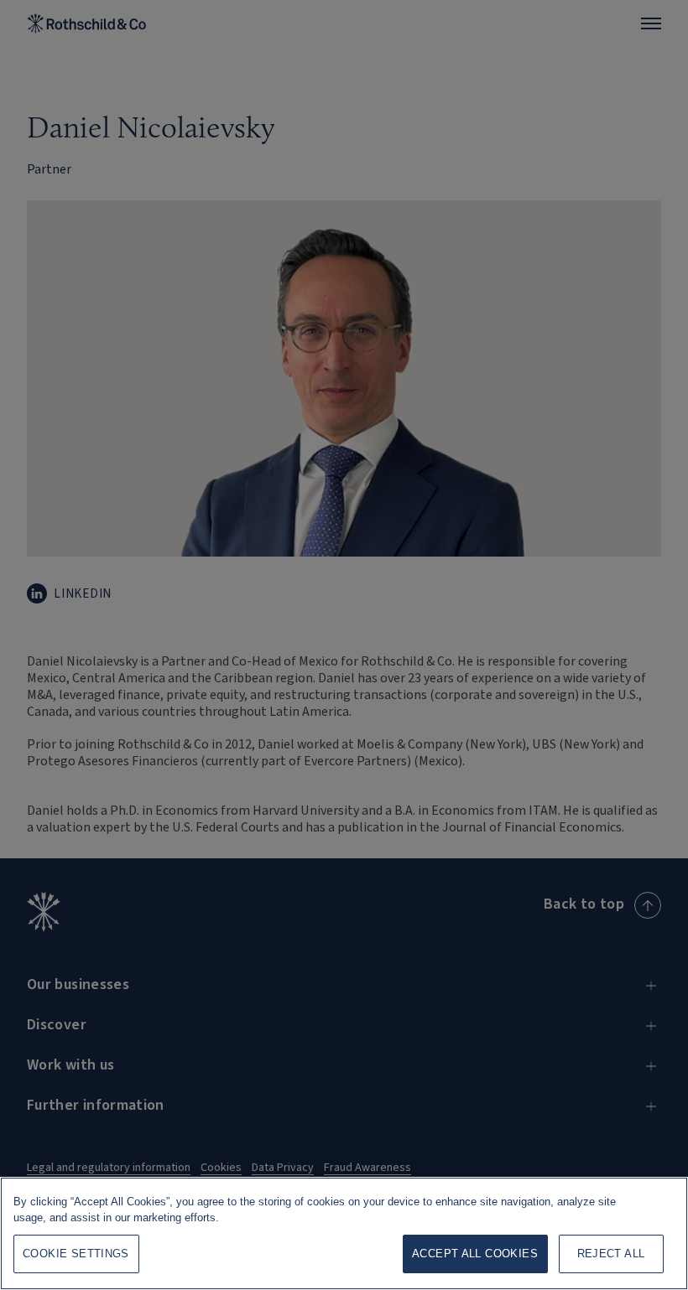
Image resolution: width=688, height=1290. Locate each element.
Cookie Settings (76, 1253)
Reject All (611, 1253)
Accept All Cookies (475, 1253)
